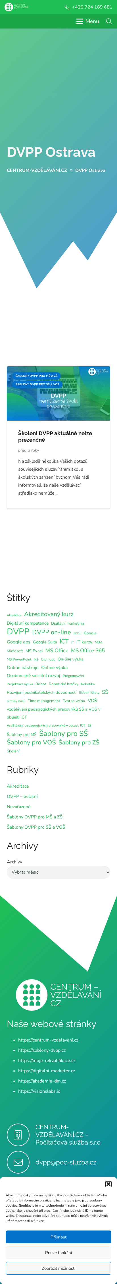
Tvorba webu (74, 700)
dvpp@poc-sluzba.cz (65, 1162)
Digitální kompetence (28, 623)
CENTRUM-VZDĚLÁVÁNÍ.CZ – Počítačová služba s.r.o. (68, 1134)
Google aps (18, 642)
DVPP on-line (51, 632)
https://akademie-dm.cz (42, 1081)
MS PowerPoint (19, 659)
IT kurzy (84, 642)
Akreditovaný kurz (49, 614)
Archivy (14, 862)
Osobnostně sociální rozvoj (33, 675)
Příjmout (58, 1237)
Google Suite (45, 642)
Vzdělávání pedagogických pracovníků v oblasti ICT (46, 725)
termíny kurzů (16, 701)
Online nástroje (23, 667)
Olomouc (48, 659)
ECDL (77, 633)
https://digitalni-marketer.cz (46, 1071)
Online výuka (54, 667)
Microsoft (15, 651)
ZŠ (89, 725)
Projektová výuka (20, 684)
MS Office (56, 650)
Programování (73, 676)
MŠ (36, 659)
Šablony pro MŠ (22, 734)
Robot (40, 684)
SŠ (105, 692)
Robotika (88, 684)
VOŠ (92, 700)
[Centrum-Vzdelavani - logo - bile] (16, 7)
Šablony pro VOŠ (31, 742)
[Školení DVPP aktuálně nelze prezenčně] (58, 370)
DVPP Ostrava (51, 152)
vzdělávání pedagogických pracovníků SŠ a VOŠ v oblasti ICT (54, 713)
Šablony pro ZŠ (78, 742)
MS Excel (34, 651)
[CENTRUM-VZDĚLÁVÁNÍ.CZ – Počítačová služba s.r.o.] (21, 1135)
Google (90, 633)
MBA (99, 642)
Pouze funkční (58, 1253)
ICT (64, 641)
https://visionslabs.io (39, 1091)
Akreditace (14, 615)
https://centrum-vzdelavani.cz (48, 1040)
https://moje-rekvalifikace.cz (46, 1060)
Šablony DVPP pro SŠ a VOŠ (36, 827)
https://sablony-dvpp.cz (42, 1050)
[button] (108, 1184)
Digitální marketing (67, 623)
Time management (44, 700)
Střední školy (89, 692)
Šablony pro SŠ (63, 734)
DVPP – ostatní (22, 796)
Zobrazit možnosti (58, 1268)
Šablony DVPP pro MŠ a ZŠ (34, 817)
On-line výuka (70, 659)
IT (72, 642)
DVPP (18, 631)
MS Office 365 (88, 650)
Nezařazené (19, 807)
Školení (13, 751)
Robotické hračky (63, 684)
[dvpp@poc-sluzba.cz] (21, 1162)
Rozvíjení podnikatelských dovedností (41, 692)
